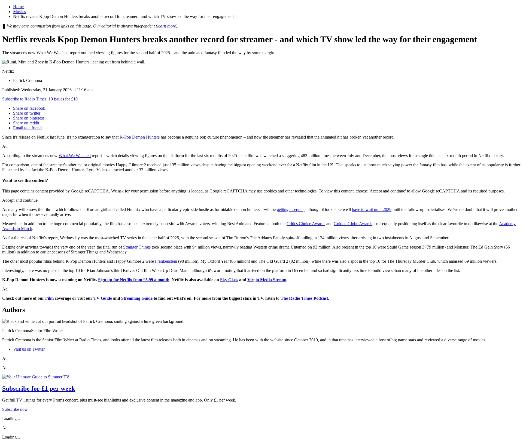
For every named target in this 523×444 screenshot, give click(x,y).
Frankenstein (166, 261)
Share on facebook (29, 108)
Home (18, 6)
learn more (166, 26)
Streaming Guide (137, 298)
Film (49, 298)
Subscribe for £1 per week (38, 388)
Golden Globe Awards (353, 223)
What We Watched (75, 155)
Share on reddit (26, 123)
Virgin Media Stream (266, 279)
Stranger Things (137, 247)
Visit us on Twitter (29, 349)
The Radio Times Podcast (304, 298)
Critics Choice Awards (306, 223)
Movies (19, 11)
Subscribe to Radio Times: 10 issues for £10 (40, 99)
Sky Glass (229, 279)
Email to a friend (27, 127)
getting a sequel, (291, 209)
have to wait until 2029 (371, 209)
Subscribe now (15, 409)
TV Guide (102, 298)
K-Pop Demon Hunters (140, 137)
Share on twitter (26, 113)
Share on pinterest (28, 118)
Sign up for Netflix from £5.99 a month (133, 279)
